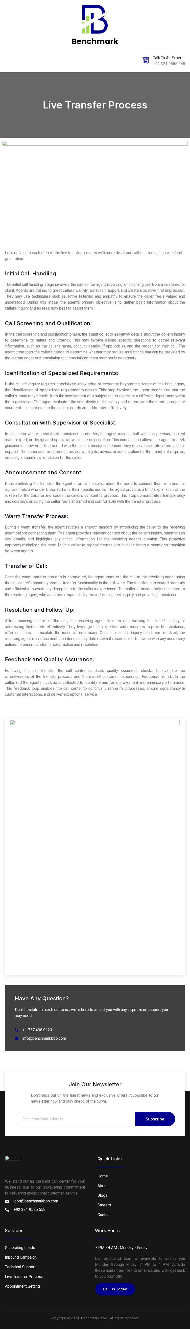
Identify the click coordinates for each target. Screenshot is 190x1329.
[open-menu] (7, 60)
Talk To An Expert (168, 58)
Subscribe (155, 1118)
